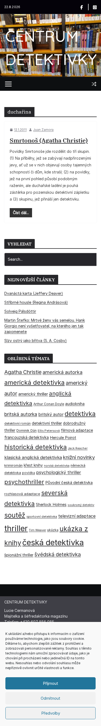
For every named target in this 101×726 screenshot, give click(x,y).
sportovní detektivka (41, 516)
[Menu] (8, 84)
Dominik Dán (26, 430)
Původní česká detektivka (69, 482)
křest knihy (33, 465)
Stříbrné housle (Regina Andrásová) (36, 302)
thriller (16, 528)
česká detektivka (53, 542)
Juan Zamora (43, 130)
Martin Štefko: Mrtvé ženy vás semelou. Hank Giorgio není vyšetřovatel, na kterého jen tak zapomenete (44, 326)
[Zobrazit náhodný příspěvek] (94, 84)
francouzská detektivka (26, 437)
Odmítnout (50, 698)
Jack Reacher (78, 448)
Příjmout (50, 683)
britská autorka (20, 414)
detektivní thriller (47, 423)
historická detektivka (35, 447)
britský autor (51, 414)
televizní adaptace (77, 516)
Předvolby (50, 713)
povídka (28, 473)
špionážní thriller (18, 555)
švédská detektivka (57, 554)
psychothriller (24, 481)
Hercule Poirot (63, 437)
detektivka (80, 414)
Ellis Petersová (49, 431)
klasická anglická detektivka (33, 457)
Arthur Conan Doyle (48, 404)
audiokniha (75, 403)
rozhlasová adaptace (22, 494)
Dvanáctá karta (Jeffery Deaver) (33, 293)
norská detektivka (56, 465)
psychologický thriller (58, 472)
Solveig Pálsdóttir (20, 311)
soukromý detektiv (81, 505)
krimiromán (13, 465)
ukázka (52, 530)
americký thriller (33, 393)
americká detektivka (34, 382)
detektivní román (17, 423)
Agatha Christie (22, 372)
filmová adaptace (77, 430)
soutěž (14, 515)
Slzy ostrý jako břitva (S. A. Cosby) (35, 340)
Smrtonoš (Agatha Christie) (49, 140)
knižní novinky (79, 457)
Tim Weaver (37, 530)
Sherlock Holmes (51, 504)
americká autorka (62, 372)
